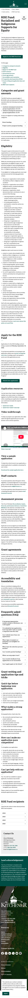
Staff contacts (7, 71)
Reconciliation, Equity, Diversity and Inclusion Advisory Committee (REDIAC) (14, 505)
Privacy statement (6, 964)
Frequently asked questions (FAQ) (12, 79)
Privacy (3, 941)
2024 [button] (4, 820)
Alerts (3, 932)
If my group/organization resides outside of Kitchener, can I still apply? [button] (12, 623)
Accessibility (4, 943)
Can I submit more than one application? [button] (11, 635)
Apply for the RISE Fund (9, 69)
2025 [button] (3, 824)
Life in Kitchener (6, 937)
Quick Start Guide (8, 405)
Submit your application (10, 380)
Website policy (5, 939)
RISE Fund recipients (8, 84)
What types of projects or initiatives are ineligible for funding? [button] (11, 641)
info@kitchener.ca (12, 849)
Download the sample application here (12, 470)
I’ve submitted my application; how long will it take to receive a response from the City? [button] (12, 629)
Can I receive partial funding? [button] (11, 652)
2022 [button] (4, 813)
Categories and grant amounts (11, 66)
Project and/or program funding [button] (12, 126)
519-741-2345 (14, 845)
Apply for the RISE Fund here (12, 56)
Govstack (9, 974)
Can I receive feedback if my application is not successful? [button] (11, 659)
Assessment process (9, 73)
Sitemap (3, 968)
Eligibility (5, 67)
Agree (6, 993)
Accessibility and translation (11, 77)
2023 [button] (3, 816)
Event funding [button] (6, 122)
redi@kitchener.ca (16, 486)
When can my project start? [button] (11, 655)
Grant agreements (8, 75)
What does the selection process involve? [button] (12, 647)
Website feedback (6, 934)
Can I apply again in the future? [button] (12, 664)
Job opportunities (6, 935)
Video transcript (6, 449)
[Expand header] (25, 4)
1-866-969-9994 (11, 847)
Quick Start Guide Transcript (11, 407)
